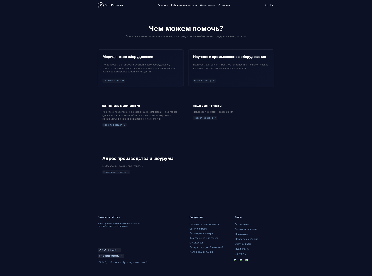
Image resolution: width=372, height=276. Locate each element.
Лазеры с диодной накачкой (206, 247)
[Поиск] (266, 5)
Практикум (241, 234)
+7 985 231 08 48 (107, 250)
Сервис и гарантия (246, 229)
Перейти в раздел (112, 125)
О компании (224, 5)
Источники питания (201, 251)
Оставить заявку (112, 80)
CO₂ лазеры (196, 242)
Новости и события (246, 239)
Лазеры (162, 5)
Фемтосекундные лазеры (204, 238)
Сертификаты (243, 243)
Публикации (242, 248)
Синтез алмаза (207, 5)
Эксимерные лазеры (201, 233)
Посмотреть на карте (114, 172)
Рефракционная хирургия (184, 5)
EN (271, 5)
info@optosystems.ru (109, 256)
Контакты (240, 253)
